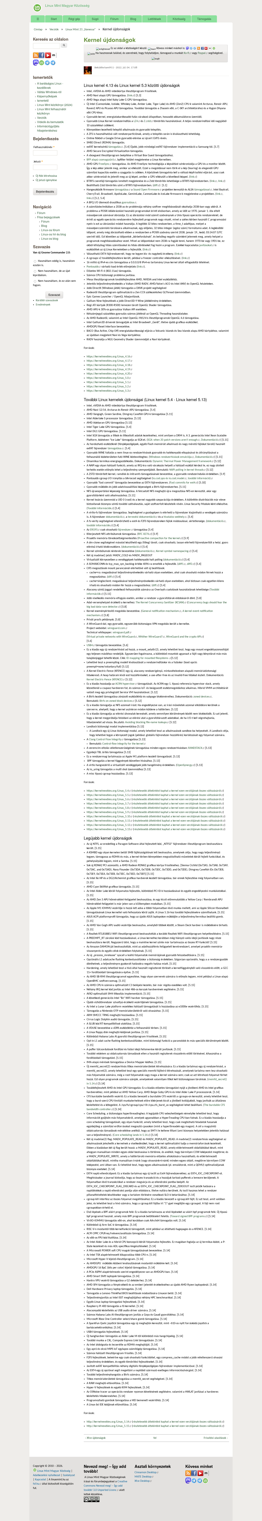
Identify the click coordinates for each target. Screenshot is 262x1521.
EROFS (95, 529)
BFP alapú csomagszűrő (101, 159)
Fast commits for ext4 (183, 482)
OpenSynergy (185, 765)
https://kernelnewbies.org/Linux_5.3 (109, 390)
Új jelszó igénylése (46, 180)
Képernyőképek (47, 96)
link (131, 95)
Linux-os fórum (50, 230)
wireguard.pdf (122, 632)
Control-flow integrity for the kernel (124, 743)
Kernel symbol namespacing (173, 551)
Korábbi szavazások (47, 300)
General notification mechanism (161, 611)
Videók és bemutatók (50, 122)
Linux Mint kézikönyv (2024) (54, 105)
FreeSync (105, 164)
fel (154, 1438)
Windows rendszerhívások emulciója (172, 457)
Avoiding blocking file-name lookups (147, 722)
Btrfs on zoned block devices (116, 701)
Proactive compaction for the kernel (160, 538)
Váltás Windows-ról (49, 92)
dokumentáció (115, 517)
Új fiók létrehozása (46, 176)
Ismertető (43, 100)
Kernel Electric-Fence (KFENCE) (106, 679)
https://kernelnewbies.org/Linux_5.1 (109, 382)
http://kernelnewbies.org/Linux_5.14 (109, 1421)
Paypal (203, 53)
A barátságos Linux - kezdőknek (50, 85)
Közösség (179, 19)
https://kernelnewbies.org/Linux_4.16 (109, 356)
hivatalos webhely (175, 517)
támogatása (122, 189)
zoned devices (202, 696)
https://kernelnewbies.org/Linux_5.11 (109, 820)
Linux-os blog (49, 238)
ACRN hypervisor (126, 683)
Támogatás (204, 19)
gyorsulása (129, 202)
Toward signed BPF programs (189, 1216)
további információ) (200, 478)
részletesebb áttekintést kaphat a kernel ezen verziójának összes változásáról (177, 790)
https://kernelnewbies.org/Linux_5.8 (109, 808)
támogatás (115, 147)
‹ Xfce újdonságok (95, 1438)
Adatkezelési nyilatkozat (46, 1475)
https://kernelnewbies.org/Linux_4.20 (109, 373)
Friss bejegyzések (48, 217)
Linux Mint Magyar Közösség (67, 5)
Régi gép (74, 19)
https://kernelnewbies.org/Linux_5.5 (109, 795)
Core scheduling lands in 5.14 (132, 1135)
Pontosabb (94, 266)
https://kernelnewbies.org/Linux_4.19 (109, 369)
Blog (133, 19)
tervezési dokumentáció (143, 517)
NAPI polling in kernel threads (187, 469)
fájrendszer (125, 529)
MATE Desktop (144, 1476)
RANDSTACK (196, 748)
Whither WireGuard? (151, 636)
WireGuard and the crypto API (184, 636)
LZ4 (137, 121)
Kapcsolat (40, 1479)
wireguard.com (117, 628)
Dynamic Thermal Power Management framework (183, 461)
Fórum (114, 19)
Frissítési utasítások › (216, 1438)
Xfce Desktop (143, 1481)
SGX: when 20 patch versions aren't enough (174, 440)
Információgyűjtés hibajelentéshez (48, 128)
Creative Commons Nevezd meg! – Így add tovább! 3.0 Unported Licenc (105, 1486)
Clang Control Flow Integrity (106, 739)
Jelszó (38, 161)
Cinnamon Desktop (146, 1472)
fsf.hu (37, 1483)
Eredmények (43, 304)
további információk (99, 525)
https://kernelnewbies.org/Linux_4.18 (109, 365)
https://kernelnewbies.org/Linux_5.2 (109, 386)
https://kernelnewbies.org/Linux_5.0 (109, 378)
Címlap (38, 29)
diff (157, 185)
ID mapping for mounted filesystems (148, 658)
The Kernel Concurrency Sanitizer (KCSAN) (161, 602)
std (150, 121)
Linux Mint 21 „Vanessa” (81, 29)
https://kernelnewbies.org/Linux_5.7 (109, 803)
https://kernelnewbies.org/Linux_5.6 (109, 799)
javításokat (206, 245)
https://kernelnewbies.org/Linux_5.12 (109, 825)
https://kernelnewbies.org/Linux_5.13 (109, 829)
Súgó (95, 19)
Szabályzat (69, 1475)
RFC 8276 (144, 534)
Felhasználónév (44, 147)
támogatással (203, 189)
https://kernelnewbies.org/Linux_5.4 (109, 790)
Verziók (54, 29)
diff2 (190, 564)
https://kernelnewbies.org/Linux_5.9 (109, 812)
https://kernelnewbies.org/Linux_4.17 (109, 361)
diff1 (182, 564)
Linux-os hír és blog (53, 234)
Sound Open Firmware (147, 189)
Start (54, 19)
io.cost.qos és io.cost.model (169, 478)
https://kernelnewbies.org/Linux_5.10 (109, 816)
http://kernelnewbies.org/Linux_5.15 (109, 1426)
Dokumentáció (210, 440)
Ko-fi (187, 53)
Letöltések (154, 19)
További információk (100, 508)
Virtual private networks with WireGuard (112, 636)
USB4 (91, 645)
